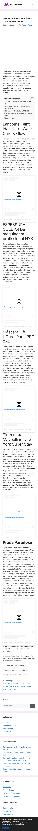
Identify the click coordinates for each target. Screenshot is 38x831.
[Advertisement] (19, 49)
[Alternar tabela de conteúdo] (31, 99)
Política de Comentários (11, 796)
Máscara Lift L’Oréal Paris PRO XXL (17, 111)
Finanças (6, 722)
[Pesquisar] (32, 706)
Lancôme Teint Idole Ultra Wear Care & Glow (18, 103)
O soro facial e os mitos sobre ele (17, 683)
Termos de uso (8, 790)
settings (21, 824)
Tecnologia (9, 681)
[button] (27, 4)
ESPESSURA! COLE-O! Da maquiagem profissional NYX (18, 107)
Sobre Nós (7, 787)
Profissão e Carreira (10, 725)
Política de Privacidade (11, 793)
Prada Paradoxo (10, 118)
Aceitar (5, 828)
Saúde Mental (8, 728)
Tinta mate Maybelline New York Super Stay (18, 115)
